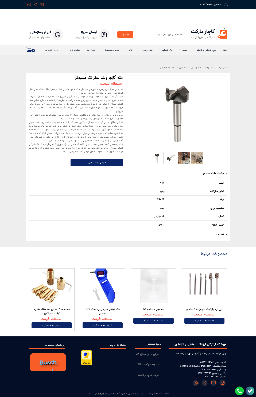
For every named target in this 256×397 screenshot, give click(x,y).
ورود (56, 50)
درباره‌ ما (91, 50)
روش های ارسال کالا (147, 354)
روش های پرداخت (148, 375)
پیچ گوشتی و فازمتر (206, 50)
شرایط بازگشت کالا (148, 364)
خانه (225, 50)
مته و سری (147, 50)
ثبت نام (48, 50)
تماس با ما (75, 50)
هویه (184, 50)
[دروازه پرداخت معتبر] (86, 364)
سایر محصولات (112, 50)
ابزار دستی (167, 50)
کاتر (130, 50)
